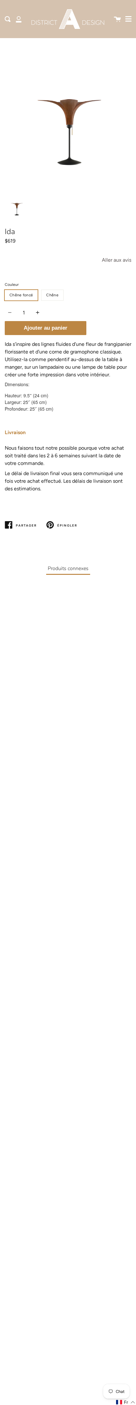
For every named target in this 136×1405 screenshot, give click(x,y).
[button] (125, 1402)
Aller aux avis (116, 260)
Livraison (15, 432)
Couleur (12, 284)
